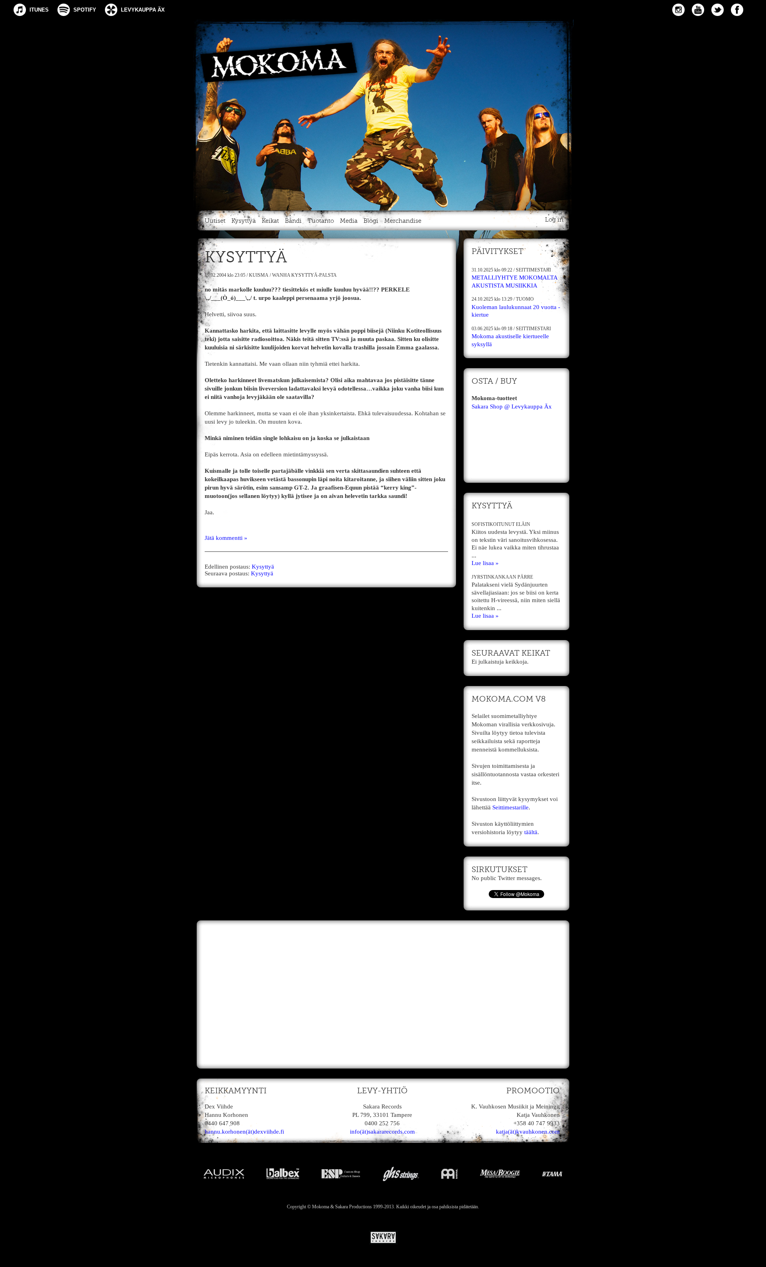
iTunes (39, 10)
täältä (530, 832)
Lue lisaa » (485, 563)
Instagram (678, 10)
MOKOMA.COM (383, 113)
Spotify (84, 10)
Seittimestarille (510, 807)
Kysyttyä (243, 221)
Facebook (737, 10)
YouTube (698, 10)
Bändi (293, 221)
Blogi (370, 221)
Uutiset (215, 221)
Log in (554, 220)
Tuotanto (321, 221)
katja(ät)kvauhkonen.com (528, 1131)
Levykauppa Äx (143, 10)
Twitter (717, 10)
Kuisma (258, 275)
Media (348, 221)
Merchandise (402, 221)
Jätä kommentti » (226, 538)
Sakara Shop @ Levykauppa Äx (512, 406)
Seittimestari (533, 270)
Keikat (270, 221)
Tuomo (525, 299)
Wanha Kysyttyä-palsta (304, 275)
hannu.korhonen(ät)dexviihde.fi (244, 1131)
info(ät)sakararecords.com (382, 1131)
